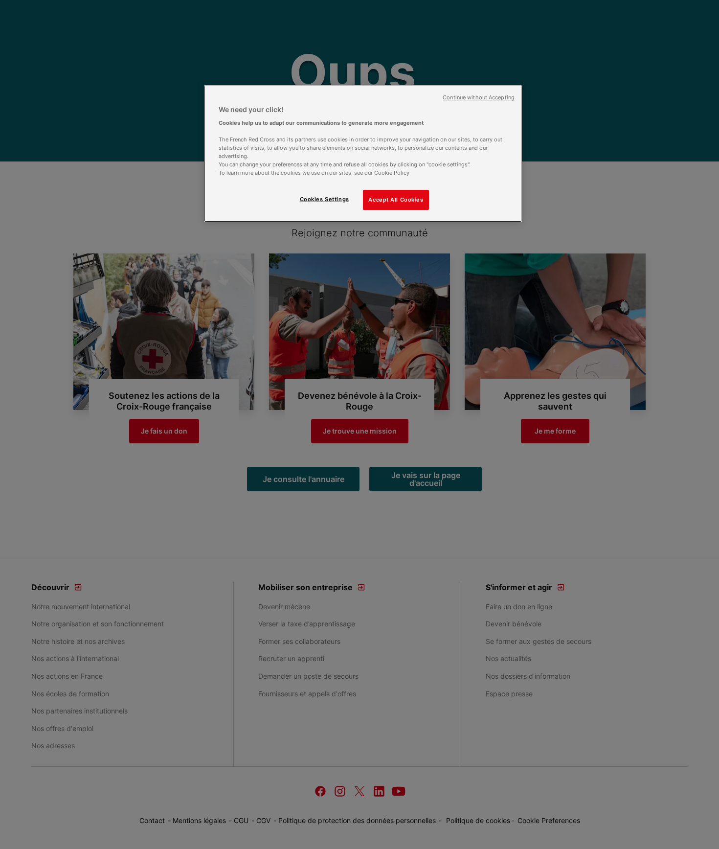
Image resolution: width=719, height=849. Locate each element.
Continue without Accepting (479, 97)
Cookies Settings (324, 199)
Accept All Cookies (395, 199)
